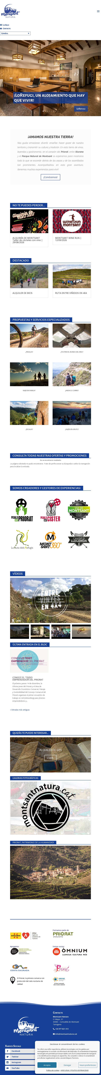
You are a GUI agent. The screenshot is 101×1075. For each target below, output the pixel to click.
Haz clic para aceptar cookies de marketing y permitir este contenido (50, 600)
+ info (50, 758)
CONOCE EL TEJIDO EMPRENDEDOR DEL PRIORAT (27, 678)
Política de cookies (52, 1070)
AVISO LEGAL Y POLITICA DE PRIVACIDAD (75, 1070)
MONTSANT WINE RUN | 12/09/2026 (68, 239)
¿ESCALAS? (29, 429)
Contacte (6, 29)
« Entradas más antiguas (20, 710)
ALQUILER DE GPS (50, 750)
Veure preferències (88, 1065)
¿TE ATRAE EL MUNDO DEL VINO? (72, 352)
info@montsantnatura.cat (66, 1034)
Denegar (67, 1065)
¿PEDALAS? (29, 352)
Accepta (47, 1065)
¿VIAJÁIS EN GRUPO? (72, 429)
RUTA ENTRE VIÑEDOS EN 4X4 (71, 292)
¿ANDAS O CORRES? (72, 390)
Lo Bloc (6, 25)
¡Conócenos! (50, 177)
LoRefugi (80, 109)
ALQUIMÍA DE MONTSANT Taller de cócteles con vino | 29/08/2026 (28, 240)
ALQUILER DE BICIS (22, 292)
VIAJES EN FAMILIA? (29, 390)
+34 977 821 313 (61, 1029)
